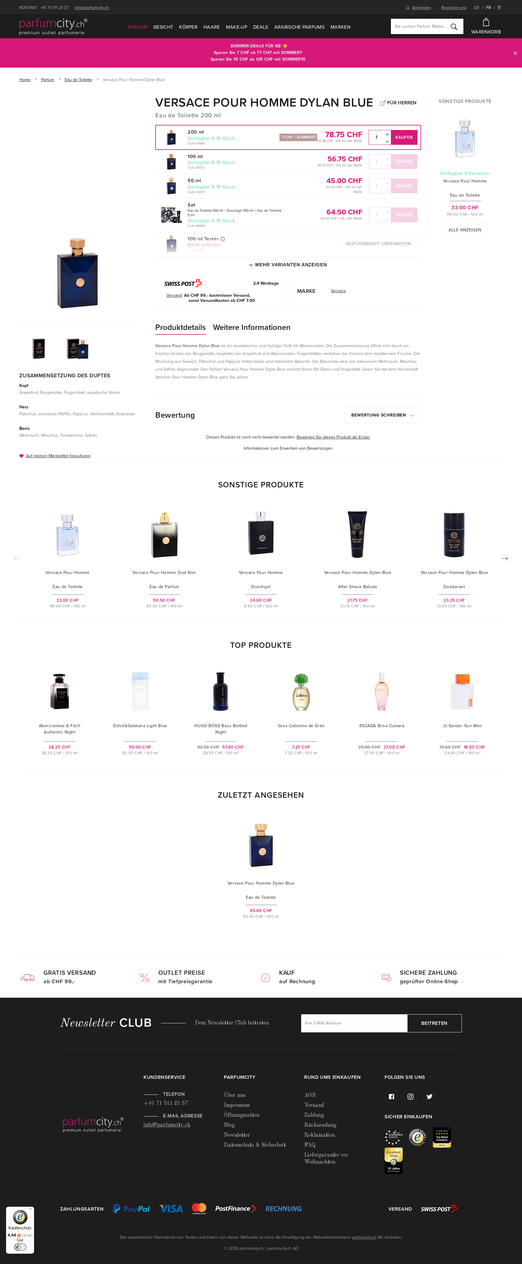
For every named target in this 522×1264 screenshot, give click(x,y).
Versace (338, 290)
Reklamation (319, 1135)
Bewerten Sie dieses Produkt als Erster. (333, 437)
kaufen (404, 137)
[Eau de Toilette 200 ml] (77, 273)
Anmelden (421, 7)
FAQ (309, 1145)
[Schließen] (515, 53)
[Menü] (30, 1210)
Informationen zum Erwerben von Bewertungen (288, 448)
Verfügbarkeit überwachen (378, 243)
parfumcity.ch (364, 1237)
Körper (188, 27)
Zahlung (314, 1115)
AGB (310, 1095)
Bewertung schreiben (379, 415)
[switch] (20, 1247)
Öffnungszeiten (241, 1115)
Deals (260, 27)
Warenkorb (486, 32)
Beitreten (434, 1023)
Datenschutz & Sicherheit (255, 1145)
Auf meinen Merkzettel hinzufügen (58, 455)
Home (25, 79)
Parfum (137, 27)
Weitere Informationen (252, 327)
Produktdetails (180, 327)
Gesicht (163, 27)
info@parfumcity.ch (91, 7)
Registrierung (454, 7)
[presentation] (505, 559)
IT (499, 7)
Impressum (237, 1105)
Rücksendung (320, 1125)
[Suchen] (454, 26)
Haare (212, 27)
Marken (340, 27)
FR (488, 7)
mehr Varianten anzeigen (291, 264)
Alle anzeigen (465, 230)
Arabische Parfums (299, 27)
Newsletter (237, 1135)
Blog (229, 1125)
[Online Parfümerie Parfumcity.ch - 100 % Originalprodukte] (53, 26)
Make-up (236, 27)
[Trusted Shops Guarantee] (421, 1137)
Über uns (235, 1095)
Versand (314, 1105)
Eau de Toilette (78, 79)
